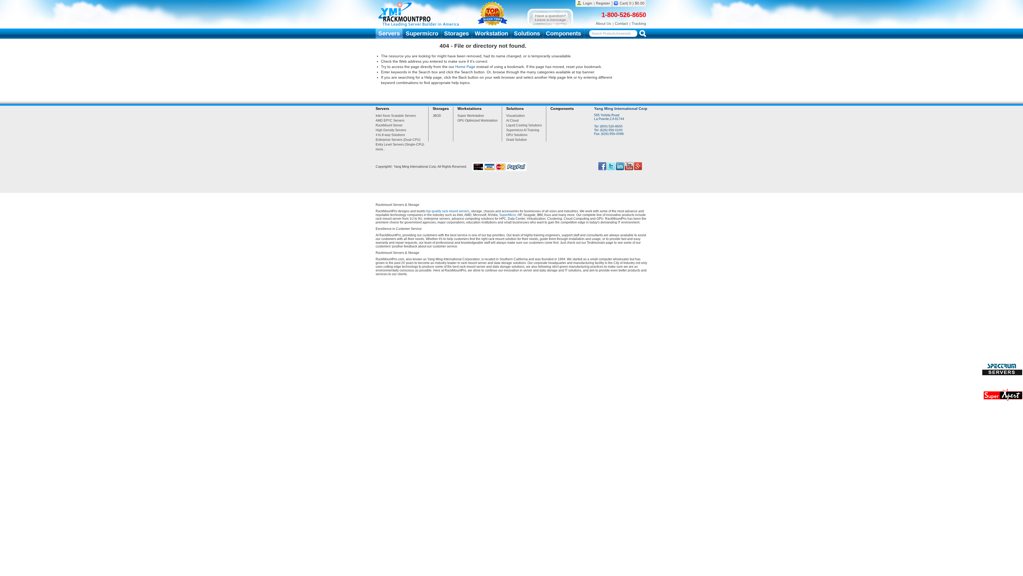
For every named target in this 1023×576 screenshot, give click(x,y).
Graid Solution (516, 140)
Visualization (515, 116)
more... (380, 149)
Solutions (527, 33)
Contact (621, 23)
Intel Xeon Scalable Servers (396, 116)
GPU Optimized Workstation (477, 120)
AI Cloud (512, 120)
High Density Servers (391, 130)
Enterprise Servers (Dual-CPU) (398, 140)
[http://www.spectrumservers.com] (1002, 374)
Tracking (639, 23)
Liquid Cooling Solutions (524, 125)
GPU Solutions (516, 135)
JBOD (437, 116)
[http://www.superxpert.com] (1002, 402)
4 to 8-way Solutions (390, 135)
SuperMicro (507, 215)
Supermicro (422, 33)
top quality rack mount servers (447, 211)
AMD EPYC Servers (390, 120)
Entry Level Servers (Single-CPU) (400, 144)
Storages (456, 33)
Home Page (465, 67)
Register (603, 3)
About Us (603, 23)
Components (563, 33)
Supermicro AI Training (522, 130)
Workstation (491, 33)
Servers (389, 33)
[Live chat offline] (550, 26)
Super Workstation (470, 116)
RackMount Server (389, 125)
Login (587, 3)
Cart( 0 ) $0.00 (632, 3)
